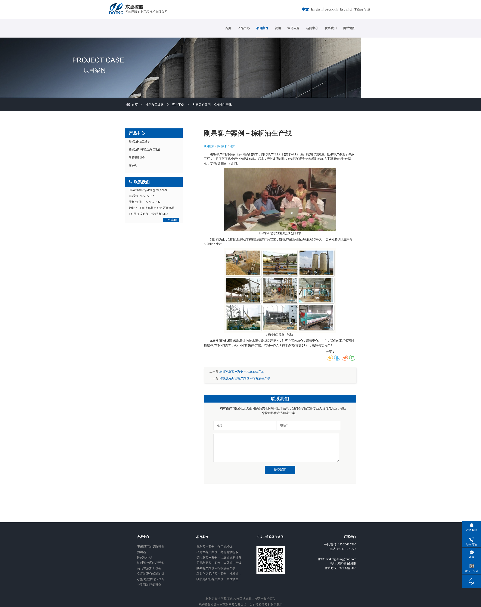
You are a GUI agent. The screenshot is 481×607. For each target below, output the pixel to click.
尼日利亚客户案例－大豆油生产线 (241, 371)
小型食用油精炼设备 (150, 579)
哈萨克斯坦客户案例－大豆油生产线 (220, 579)
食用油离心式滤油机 (150, 573)
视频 (278, 28)
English (317, 9)
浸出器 (141, 552)
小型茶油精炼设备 (149, 584)
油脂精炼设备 (137, 157)
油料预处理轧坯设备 (150, 562)
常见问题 (293, 28)
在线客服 (171, 220)
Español (346, 9)
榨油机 (133, 165)
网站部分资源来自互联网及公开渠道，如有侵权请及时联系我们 (240, 604)
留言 (232, 146)
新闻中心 (312, 28)
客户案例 (178, 104)
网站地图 (349, 28)
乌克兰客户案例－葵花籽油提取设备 (220, 552)
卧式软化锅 (144, 557)
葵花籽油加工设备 (149, 568)
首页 (228, 28)
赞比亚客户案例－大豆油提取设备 (218, 557)
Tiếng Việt (362, 9)
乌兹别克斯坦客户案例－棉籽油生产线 (244, 378)
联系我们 (331, 28)
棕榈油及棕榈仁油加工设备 (144, 149)
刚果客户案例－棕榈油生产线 (215, 568)
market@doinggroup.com (151, 190)
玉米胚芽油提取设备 (150, 546)
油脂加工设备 (155, 104)
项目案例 (262, 28)
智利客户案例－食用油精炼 (214, 546)
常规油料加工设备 (139, 141)
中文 (305, 9)
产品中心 (244, 28)
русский (331, 9)
